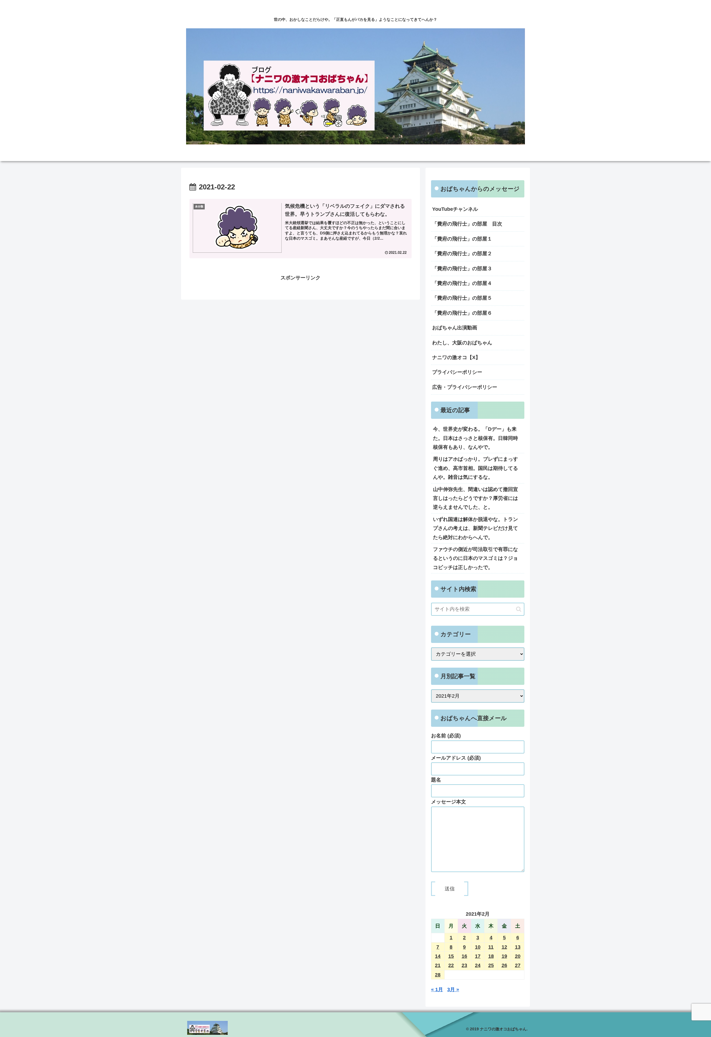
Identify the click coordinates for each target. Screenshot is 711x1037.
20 (517, 956)
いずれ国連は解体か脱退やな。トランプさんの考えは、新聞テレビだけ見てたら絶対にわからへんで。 (475, 528)
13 (517, 947)
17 (477, 956)
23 (464, 965)
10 (477, 947)
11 (491, 947)
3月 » (453, 989)
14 (437, 956)
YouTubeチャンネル (455, 209)
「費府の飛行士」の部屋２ (462, 253)
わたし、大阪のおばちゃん (462, 342)
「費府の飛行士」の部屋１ (462, 239)
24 (477, 965)
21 (437, 965)
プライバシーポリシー (457, 372)
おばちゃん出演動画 (454, 327)
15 (451, 956)
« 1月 (437, 989)
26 (504, 965)
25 (491, 965)
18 (491, 956)
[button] (519, 609)
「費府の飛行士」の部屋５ (462, 298)
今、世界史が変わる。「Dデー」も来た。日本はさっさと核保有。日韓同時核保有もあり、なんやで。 (475, 438)
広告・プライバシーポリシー (464, 387)
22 (451, 965)
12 (504, 947)
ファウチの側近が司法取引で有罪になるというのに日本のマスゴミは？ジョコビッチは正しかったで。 (475, 558)
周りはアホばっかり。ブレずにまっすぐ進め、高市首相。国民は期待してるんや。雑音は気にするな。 (475, 468)
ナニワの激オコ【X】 (456, 357)
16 (464, 956)
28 (437, 975)
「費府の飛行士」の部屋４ (462, 283)
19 (504, 956)
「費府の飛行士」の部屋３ (462, 268)
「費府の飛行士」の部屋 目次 (467, 224)
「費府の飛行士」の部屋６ (462, 313)
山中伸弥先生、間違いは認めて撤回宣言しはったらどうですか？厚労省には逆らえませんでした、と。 (475, 498)
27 (517, 965)
